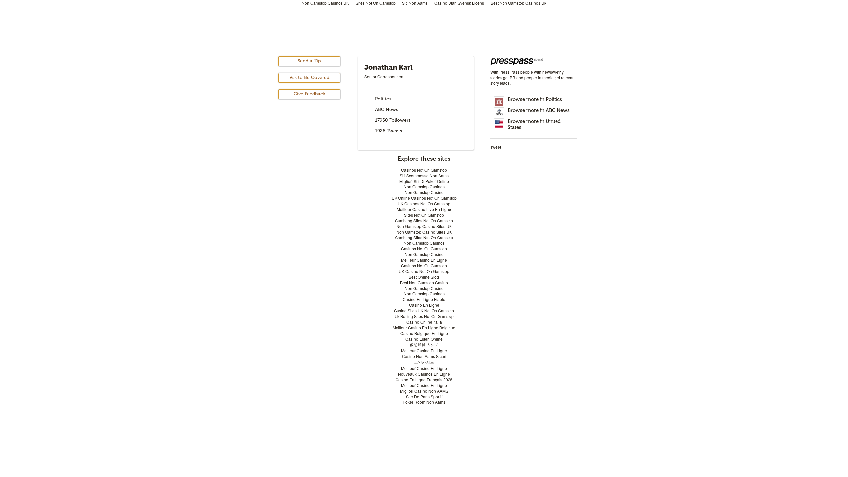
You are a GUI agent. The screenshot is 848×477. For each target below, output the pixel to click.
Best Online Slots (424, 277)
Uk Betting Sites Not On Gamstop (424, 316)
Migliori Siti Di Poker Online (424, 181)
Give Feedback (309, 94)
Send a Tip (309, 61)
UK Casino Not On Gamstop (424, 271)
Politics (383, 99)
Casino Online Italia (424, 322)
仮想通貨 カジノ (424, 344)
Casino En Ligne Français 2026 (424, 379)
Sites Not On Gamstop (424, 215)
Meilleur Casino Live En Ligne (424, 209)
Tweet (495, 147)
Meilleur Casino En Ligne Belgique (424, 327)
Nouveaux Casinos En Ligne (424, 374)
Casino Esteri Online (424, 339)
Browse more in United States (534, 124)
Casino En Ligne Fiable (424, 299)
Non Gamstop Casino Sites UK (424, 226)
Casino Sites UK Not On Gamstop (424, 310)
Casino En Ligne (424, 305)
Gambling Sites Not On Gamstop (424, 220)
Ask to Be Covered (309, 77)
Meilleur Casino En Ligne (424, 260)
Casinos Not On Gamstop (424, 170)
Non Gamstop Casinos (424, 186)
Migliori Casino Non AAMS (424, 391)
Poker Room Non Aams (424, 402)
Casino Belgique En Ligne (424, 333)
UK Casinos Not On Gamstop (424, 203)
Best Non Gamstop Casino (424, 282)
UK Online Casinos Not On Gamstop (424, 198)
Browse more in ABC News (539, 110)
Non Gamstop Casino (424, 192)
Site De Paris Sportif (424, 396)
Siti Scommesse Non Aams (424, 175)
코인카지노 (424, 362)
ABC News (386, 109)
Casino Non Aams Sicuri (424, 356)
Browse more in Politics (535, 99)
